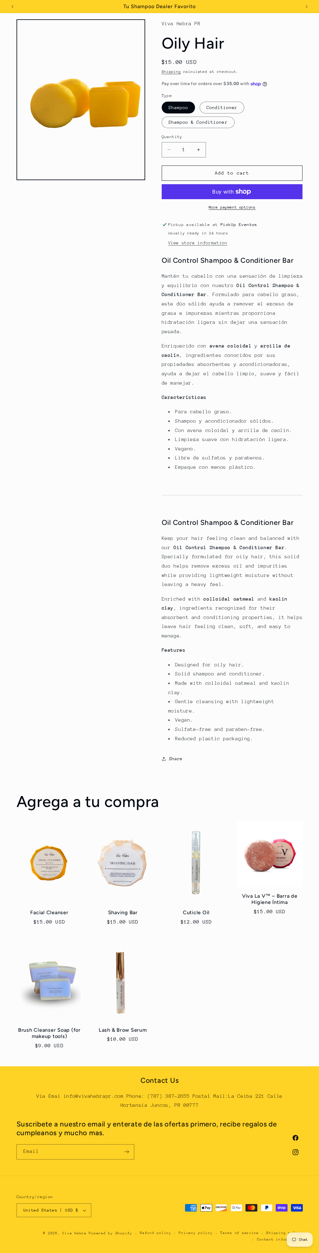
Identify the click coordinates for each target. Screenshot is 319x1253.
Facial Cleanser (49, 912)
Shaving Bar (123, 912)
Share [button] (176, 758)
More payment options (232, 207)
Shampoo (178, 107)
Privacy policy (195, 1233)
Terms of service (239, 1233)
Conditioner (222, 107)
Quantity (172, 136)
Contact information (280, 1239)
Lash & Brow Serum (123, 1030)
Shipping (171, 72)
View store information (197, 242)
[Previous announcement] (12, 6)
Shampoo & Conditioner (198, 122)
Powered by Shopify (110, 1233)
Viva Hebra (74, 1233)
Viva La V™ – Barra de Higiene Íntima (270, 899)
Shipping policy (284, 1233)
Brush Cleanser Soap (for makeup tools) (49, 1033)
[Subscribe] (126, 1151)
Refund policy (155, 1233)
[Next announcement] (306, 6)
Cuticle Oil (196, 912)
